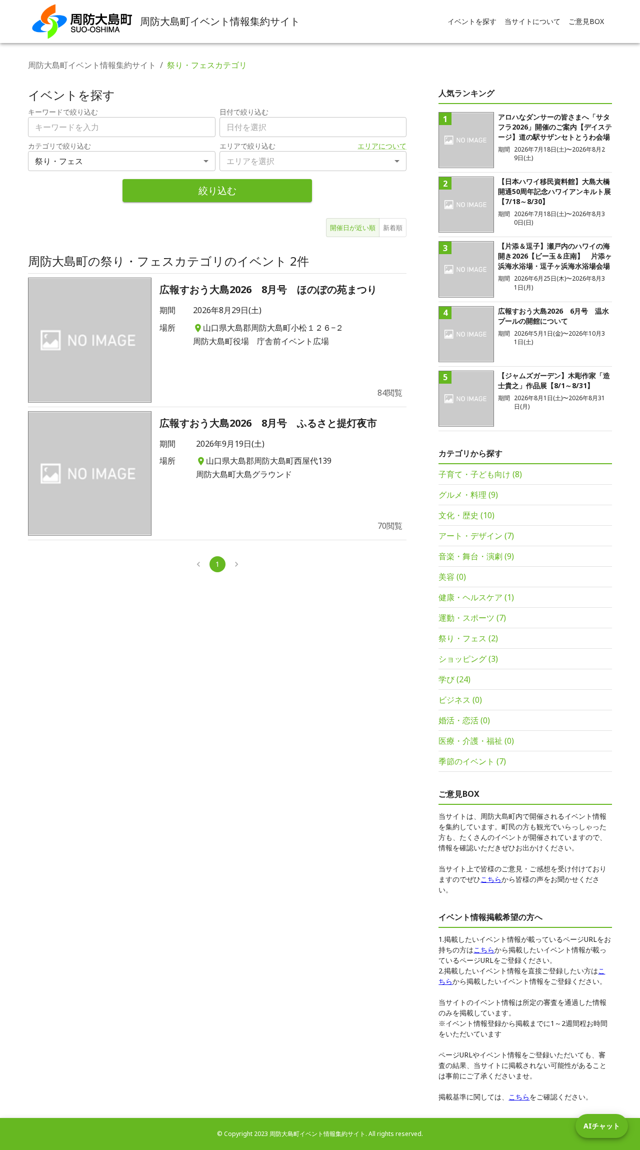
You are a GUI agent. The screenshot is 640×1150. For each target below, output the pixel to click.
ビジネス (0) (460, 699)
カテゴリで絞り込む (59, 146)
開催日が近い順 (353, 227)
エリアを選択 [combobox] (250, 161)
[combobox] (313, 127)
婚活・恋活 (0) (464, 720)
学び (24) (454, 679)
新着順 (392, 227)
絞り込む (217, 190)
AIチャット (602, 1125)
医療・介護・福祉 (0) (476, 740)
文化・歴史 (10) (466, 515)
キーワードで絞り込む (63, 112)
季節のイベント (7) (472, 761)
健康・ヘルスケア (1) (476, 597)
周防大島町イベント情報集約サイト (92, 65)
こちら (491, 879)
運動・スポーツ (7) (472, 617)
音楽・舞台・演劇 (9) (476, 556)
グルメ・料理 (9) (468, 494)
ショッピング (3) (468, 658)
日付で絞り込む (244, 112)
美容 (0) (452, 576)
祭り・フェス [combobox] (59, 161)
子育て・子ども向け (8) (480, 474)
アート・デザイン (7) (476, 535)
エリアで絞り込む (248, 146)
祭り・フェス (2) (468, 638)
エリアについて (382, 146)
